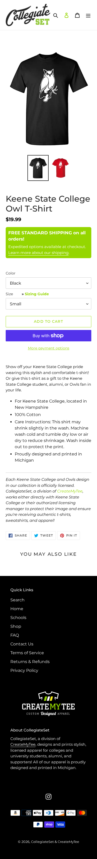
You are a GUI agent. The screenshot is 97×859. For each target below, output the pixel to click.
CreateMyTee (70, 491)
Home (16, 608)
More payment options (48, 348)
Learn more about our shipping (38, 252)
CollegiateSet (42, 842)
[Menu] (88, 15)
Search (17, 599)
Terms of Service (27, 652)
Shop (15, 626)
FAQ (14, 635)
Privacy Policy (24, 670)
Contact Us (21, 644)
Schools (18, 617)
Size (27, 294)
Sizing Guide (37, 294)
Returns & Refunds (30, 661)
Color (11, 273)
